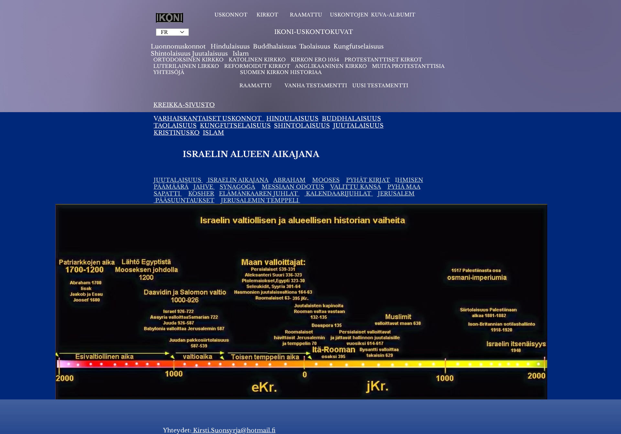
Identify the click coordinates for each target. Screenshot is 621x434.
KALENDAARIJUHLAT (338, 193)
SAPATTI (168, 193)
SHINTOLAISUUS (302, 125)
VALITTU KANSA (355, 187)
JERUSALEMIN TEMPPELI (260, 200)
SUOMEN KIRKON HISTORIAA (281, 72)
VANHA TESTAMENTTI (316, 85)
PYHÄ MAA (403, 187)
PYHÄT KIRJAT (368, 180)
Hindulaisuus (229, 46)
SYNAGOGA (237, 187)
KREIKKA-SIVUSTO (184, 105)
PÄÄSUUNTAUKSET (184, 200)
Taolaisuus (314, 46)
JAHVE (204, 187)
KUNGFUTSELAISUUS (235, 125)
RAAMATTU (306, 15)
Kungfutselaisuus (358, 46)
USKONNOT (230, 15)
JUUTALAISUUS (358, 125)
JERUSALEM (396, 193)
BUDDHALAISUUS (351, 118)
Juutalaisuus (210, 53)
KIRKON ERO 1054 (315, 60)
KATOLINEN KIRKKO (258, 60)
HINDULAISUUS (292, 118)
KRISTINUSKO (177, 132)
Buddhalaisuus (274, 46)
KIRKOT (267, 15)
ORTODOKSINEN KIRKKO (189, 60)
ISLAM (213, 132)
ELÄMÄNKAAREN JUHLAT (259, 193)
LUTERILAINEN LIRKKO (186, 66)
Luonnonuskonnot (179, 46)
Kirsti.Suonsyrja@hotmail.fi (233, 430)
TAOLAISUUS (175, 125)
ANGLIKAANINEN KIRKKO (331, 66)
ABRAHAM (289, 180)
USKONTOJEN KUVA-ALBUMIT (372, 15)
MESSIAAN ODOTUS (293, 187)
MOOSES (326, 180)
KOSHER (201, 193)
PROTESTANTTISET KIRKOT (383, 60)
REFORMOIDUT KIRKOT (257, 66)
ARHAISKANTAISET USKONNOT (211, 118)
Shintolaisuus (171, 53)
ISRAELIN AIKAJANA (237, 180)
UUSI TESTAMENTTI (380, 85)
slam (242, 53)
